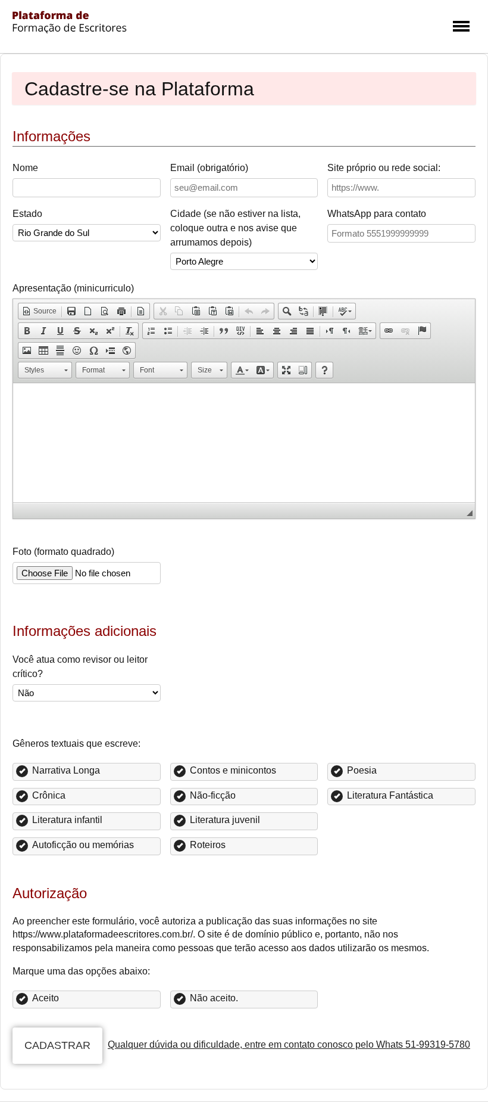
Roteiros (208, 845)
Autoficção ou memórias (83, 845)
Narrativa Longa (66, 770)
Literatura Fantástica (390, 795)
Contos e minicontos (233, 770)
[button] (39, 311)
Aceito (45, 998)
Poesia (362, 770)
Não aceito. (214, 998)
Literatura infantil (67, 820)
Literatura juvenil (225, 820)
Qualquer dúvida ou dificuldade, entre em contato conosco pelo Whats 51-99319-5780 (289, 1044)
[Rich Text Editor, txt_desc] (244, 442)
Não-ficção (213, 795)
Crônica (48, 795)
